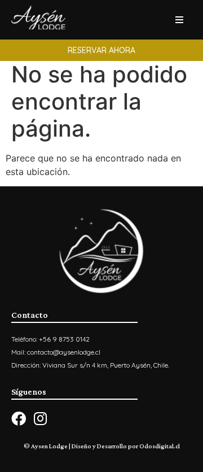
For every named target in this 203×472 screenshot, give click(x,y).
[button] (101, 50)
